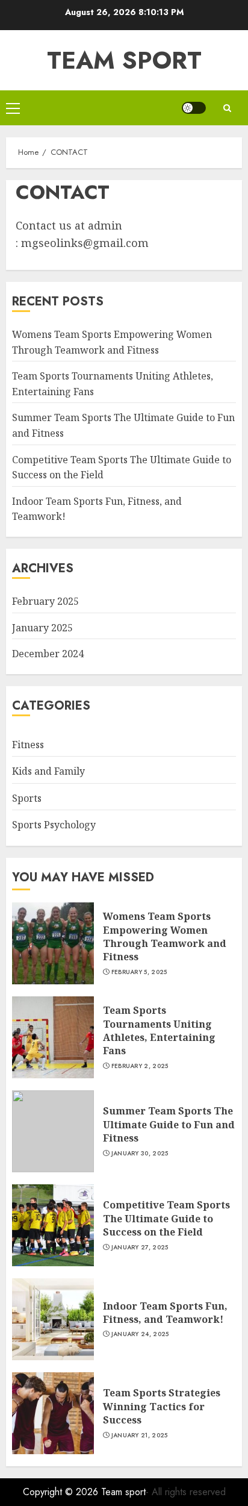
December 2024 (48, 653)
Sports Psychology (54, 824)
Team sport (124, 60)
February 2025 (45, 601)
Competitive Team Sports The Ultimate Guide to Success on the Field (166, 1218)
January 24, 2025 (140, 1334)
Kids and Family (48, 771)
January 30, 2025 (140, 1153)
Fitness (28, 744)
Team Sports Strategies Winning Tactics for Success (161, 1406)
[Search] (227, 108)
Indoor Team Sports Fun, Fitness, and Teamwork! (165, 1312)
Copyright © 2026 (62, 1492)
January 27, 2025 (140, 1247)
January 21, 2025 (139, 1435)
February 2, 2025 (140, 1066)
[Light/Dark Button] (194, 108)
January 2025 (42, 627)
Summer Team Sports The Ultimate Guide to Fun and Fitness (169, 1124)
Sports (27, 798)
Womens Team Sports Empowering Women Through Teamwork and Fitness (164, 936)
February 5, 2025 (139, 972)
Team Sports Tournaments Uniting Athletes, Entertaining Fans (159, 1030)
